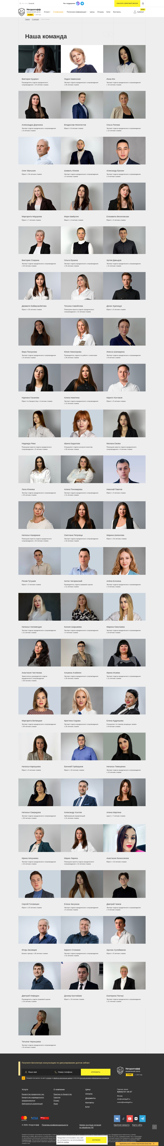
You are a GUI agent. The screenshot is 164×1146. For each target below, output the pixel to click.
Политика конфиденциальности (55, 1125)
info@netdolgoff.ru (123, 1099)
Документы (90, 1098)
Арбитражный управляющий (32, 1104)
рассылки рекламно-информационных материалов (94, 1078)
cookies (66, 1142)
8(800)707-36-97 (124, 1092)
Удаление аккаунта (121, 1125)
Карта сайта (137, 1125)
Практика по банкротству (63, 1094)
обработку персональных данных (62, 1078)
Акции (56, 1104)
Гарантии (57, 1097)
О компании (58, 12)
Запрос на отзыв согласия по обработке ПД (90, 1126)
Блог (108, 12)
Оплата (88, 1094)
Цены (92, 12)
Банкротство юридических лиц (33, 1094)
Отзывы (100, 12)
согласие (48, 1078)
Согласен (96, 1140)
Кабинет (140, 11)
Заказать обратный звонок (127, 3)
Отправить (95, 1072)
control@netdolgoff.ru (124, 1102)
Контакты (117, 12)
